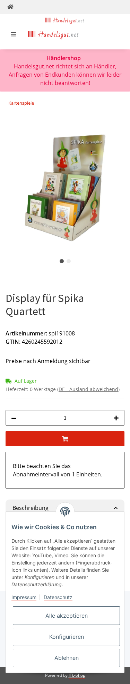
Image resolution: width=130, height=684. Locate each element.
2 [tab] (69, 261)
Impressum (23, 597)
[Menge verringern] (14, 417)
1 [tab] (62, 261)
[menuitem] (54, 34)
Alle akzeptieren (66, 615)
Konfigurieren (66, 636)
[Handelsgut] (65, 20)
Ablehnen (66, 657)
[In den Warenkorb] (11, 125)
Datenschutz (58, 597)
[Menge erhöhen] (116, 417)
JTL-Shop (77, 675)
